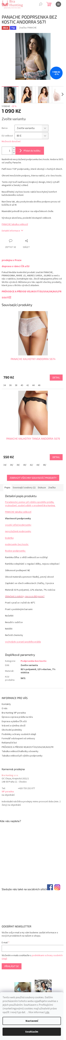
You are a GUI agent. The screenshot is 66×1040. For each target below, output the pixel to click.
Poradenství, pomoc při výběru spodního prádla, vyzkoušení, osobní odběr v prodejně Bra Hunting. (30, 503)
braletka (9, 538)
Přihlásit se (11, 966)
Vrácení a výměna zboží (13, 725)
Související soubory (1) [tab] (24, 487)
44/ (38, 465)
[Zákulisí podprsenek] (43, 987)
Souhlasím (31, 1032)
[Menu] (58, 4)
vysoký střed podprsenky (18, 525)
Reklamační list (9, 742)
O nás (4, 708)
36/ (11, 465)
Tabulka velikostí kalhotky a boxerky (20, 751)
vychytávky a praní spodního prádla (23, 642)
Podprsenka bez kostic (34, 661)
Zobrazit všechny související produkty (33, 477)
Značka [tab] (52, 487)
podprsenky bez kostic (17, 544)
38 (16, 385)
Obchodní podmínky (12, 730)
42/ (31, 465)
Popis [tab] (7, 487)
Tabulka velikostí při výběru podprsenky (22, 755)
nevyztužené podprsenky (18, 531)
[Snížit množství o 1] (13, 153)
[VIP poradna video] (22, 987)
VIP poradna (8, 791)
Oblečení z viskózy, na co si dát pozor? (25, 596)
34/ (5, 465)
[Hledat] (40, 4)
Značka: (28, 27)
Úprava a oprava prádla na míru (17, 717)
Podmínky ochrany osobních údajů (19, 734)
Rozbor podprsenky (15, 551)
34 (4, 385)
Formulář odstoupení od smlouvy (18, 738)
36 (10, 385)
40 (22, 385)
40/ (24, 465)
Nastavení (32, 1021)
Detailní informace (11, 230)
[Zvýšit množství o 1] (13, 149)
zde (47, 1012)
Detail (56, 377)
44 (33, 385)
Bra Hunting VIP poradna (14, 713)
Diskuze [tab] (42, 487)
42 (27, 385)
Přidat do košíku (32, 150)
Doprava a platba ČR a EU (14, 721)
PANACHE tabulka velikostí (15, 224)
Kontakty (6, 704)
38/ (18, 465)
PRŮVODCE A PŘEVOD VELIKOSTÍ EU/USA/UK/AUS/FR (27, 747)
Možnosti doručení (11, 141)
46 (39, 385)
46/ (44, 465)
